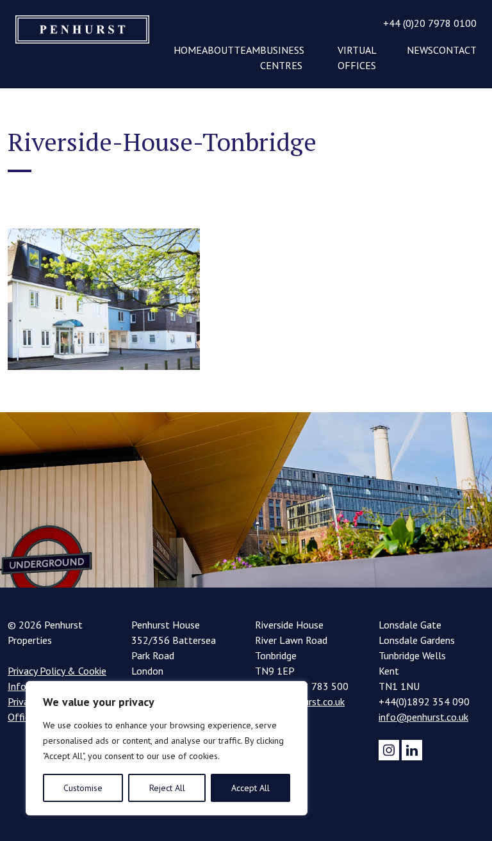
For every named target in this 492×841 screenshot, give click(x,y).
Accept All (250, 788)
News (420, 50)
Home (188, 50)
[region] (167, 748)
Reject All (167, 788)
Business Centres (282, 58)
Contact (455, 50)
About (218, 50)
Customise (82, 788)
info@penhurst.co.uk (423, 716)
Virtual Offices (357, 58)
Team (247, 50)
